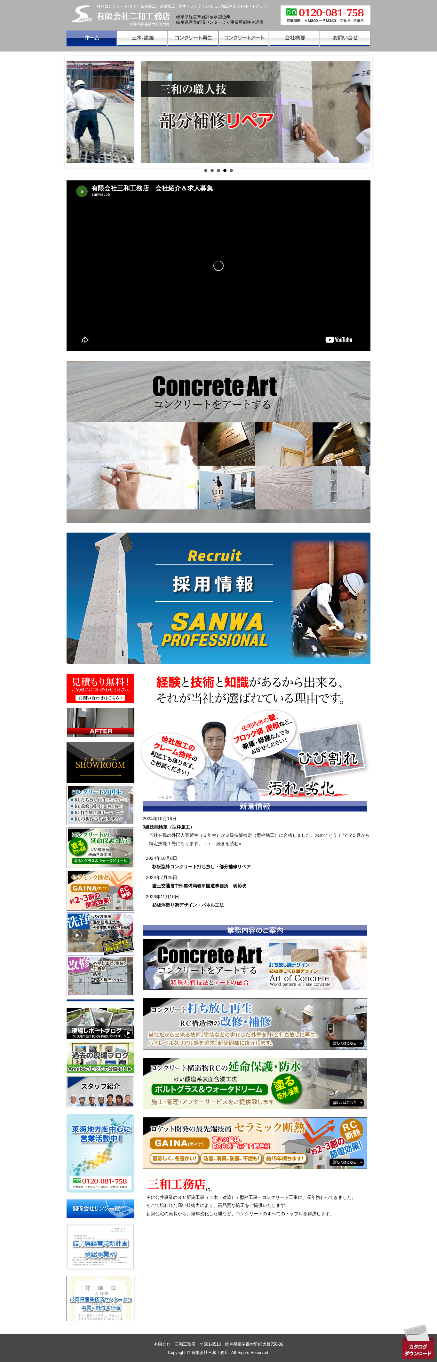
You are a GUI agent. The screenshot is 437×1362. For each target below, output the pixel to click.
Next (362, 112)
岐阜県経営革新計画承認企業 (203, 16)
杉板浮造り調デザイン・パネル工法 (188, 904)
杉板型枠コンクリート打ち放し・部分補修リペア (201, 866)
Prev (75, 112)
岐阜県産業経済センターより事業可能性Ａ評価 (220, 22)
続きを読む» (228, 843)
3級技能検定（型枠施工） (169, 826)
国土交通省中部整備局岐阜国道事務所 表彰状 (199, 885)
